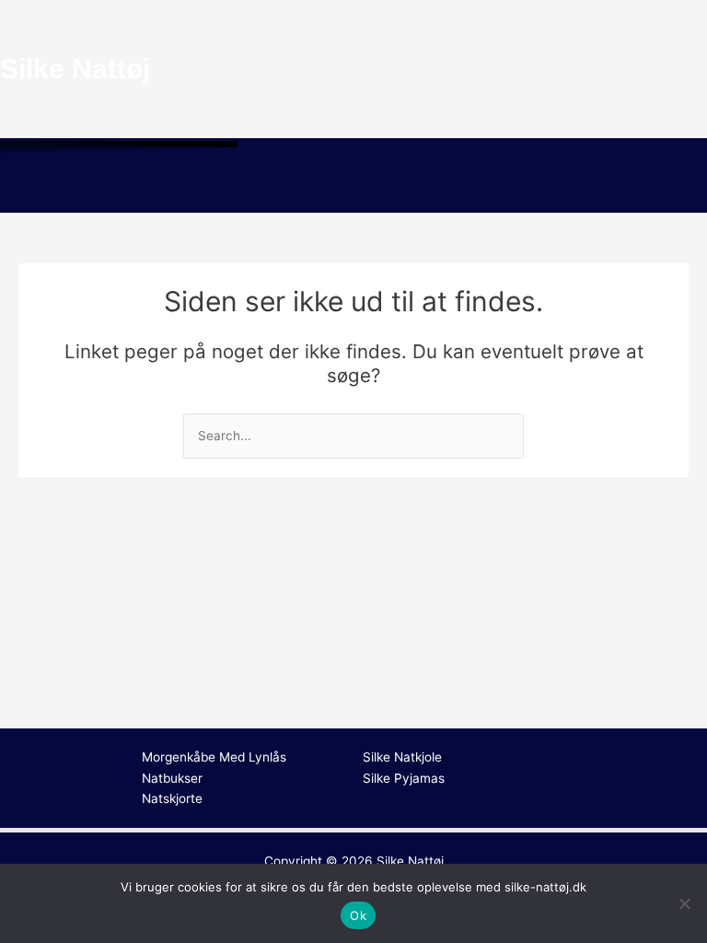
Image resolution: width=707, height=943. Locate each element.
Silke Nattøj (410, 861)
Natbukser (172, 778)
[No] (684, 903)
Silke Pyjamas (404, 778)
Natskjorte (172, 798)
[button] (353, 186)
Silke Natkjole (402, 757)
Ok (358, 915)
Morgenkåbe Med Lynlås (214, 757)
